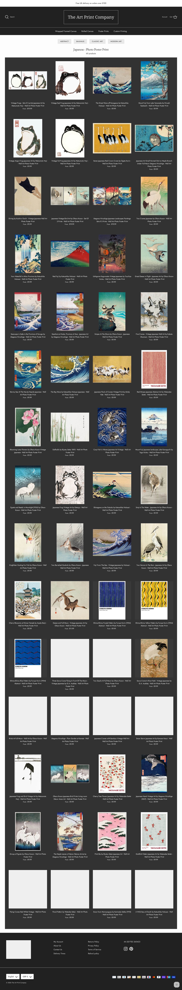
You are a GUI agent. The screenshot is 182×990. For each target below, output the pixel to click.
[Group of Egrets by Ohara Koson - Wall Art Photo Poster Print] (28, 831)
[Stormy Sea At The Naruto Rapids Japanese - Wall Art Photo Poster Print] (28, 369)
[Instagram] (126, 949)
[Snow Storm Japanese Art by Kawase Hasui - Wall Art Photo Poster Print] (154, 716)
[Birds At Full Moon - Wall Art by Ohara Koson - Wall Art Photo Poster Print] (28, 716)
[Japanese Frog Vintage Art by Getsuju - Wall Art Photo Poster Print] (70, 485)
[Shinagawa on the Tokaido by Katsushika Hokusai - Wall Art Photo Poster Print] (112, 485)
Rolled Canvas (87, 31)
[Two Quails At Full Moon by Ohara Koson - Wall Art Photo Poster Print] (112, 658)
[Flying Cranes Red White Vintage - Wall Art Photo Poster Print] (28, 889)
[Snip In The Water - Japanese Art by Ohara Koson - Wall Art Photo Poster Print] (154, 485)
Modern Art (116, 41)
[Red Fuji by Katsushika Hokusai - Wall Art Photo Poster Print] (70, 254)
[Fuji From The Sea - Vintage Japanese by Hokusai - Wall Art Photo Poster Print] (112, 542)
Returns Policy (93, 941)
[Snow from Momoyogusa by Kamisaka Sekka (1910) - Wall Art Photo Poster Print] (112, 889)
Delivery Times (59, 953)
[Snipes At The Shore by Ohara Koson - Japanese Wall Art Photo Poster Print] (112, 311)
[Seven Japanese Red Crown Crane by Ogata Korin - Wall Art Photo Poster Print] (112, 138)
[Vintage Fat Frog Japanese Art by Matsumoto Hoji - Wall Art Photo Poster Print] (70, 138)
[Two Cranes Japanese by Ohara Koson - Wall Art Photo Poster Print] (154, 196)
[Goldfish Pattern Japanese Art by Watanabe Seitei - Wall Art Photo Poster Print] (154, 831)
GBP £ (25, 976)
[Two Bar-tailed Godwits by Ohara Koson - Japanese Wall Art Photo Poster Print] (70, 542)
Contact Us (58, 949)
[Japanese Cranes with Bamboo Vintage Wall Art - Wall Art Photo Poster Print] (112, 716)
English (11, 976)
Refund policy (93, 953)
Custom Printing (120, 31)
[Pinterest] (131, 949)
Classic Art (97, 41)
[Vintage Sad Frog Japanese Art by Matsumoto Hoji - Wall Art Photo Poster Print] (70, 80)
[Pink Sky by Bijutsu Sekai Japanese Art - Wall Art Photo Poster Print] (112, 831)
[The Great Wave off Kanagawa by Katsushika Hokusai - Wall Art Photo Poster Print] (112, 80)
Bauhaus (80, 41)
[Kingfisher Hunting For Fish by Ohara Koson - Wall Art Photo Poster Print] (28, 542)
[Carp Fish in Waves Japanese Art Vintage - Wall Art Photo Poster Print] (112, 427)
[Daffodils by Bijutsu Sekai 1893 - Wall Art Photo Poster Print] (70, 427)
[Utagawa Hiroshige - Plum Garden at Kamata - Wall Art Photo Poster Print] (70, 716)
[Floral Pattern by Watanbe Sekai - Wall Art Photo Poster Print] (70, 889)
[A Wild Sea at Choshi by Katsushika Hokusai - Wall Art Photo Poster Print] (154, 889)
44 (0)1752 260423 (132, 941)
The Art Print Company (19, 983)
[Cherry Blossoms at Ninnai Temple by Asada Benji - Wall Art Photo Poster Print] (28, 600)
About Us (57, 945)
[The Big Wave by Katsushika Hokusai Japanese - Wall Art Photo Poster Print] (70, 369)
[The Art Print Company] (91, 17)
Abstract (64, 41)
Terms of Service (94, 949)
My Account (58, 941)
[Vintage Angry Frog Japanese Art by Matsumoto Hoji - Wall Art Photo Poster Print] (28, 138)
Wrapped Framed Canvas (65, 31)
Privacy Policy (93, 945)
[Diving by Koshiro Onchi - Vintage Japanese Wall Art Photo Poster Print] (28, 196)
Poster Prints (103, 31)
